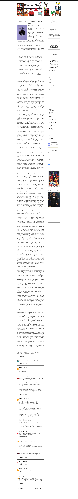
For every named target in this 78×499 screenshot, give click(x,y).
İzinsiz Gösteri (51, 115)
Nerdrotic (50, 123)
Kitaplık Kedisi (52, 120)
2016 (50, 91)
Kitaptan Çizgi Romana (53, 67)
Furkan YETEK (22, 451)
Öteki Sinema (51, 126)
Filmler (53, 57)
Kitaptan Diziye (53, 55)
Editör (20, 359)
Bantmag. (50, 109)
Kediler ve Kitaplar (52, 119)
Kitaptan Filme (22, 367)
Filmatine (50, 113)
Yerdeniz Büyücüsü (30, 353)
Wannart (50, 137)
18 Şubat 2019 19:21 (23, 483)
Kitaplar (53, 54)
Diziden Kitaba (53, 66)
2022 (50, 79)
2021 (50, 80)
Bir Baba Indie (51, 110)
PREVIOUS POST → (39, 488)
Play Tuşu (50, 128)
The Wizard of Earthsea (34, 352)
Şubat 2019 (51, 85)
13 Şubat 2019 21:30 (23, 436)
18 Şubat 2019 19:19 (23, 472)
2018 (50, 87)
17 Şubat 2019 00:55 (23, 464)
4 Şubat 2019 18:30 (23, 363)
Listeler (53, 58)
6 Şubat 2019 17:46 (23, 427)
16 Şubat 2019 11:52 (23, 448)
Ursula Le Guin (21, 353)
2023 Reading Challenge (53, 142)
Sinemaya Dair (51, 132)
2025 (50, 75)
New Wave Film (52, 125)
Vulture (50, 135)
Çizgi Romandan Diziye (53, 70)
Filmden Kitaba (53, 61)
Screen (50, 131)
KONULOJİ (21, 431)
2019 (50, 82)
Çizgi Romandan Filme (53, 63)
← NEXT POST (20, 488)
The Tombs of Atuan (22, 352)
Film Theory (51, 112)
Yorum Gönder (21, 486)
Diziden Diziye (53, 64)
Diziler (53, 60)
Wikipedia (36, 58)
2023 (50, 77)
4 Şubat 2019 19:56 (23, 394)
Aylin (51, 143)
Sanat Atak (51, 129)
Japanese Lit (51, 116)
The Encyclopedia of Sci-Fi (54, 134)
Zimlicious (51, 138)
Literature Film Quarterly (53, 122)
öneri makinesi (22, 376)
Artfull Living (51, 107)
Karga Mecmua (51, 118)
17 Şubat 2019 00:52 (23, 457)
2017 (50, 89)
